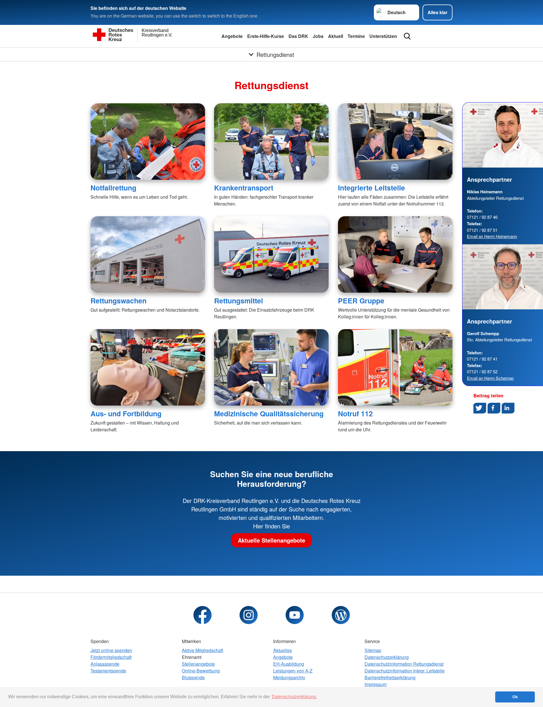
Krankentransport (243, 188)
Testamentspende (108, 670)
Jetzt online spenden (111, 650)
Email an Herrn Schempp (490, 378)
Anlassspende (104, 664)
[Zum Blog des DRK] (341, 615)
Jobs (318, 36)
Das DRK (298, 36)
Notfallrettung (113, 188)
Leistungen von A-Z (293, 670)
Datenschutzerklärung (387, 657)
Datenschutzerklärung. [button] (294, 696)
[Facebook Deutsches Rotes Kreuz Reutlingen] (202, 615)
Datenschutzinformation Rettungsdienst (404, 664)
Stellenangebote (198, 664)
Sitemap (373, 650)
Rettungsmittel (238, 300)
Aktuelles (282, 650)
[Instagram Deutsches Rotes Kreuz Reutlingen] (249, 615)
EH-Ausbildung (288, 664)
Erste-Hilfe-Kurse (265, 36)
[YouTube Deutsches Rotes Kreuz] (295, 615)
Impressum (376, 684)
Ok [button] (515, 697)
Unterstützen (383, 36)
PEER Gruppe (361, 300)
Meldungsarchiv (289, 677)
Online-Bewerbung (201, 670)
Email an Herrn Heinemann (492, 236)
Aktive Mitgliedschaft (202, 650)
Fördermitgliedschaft (111, 657)
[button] (479, 408)
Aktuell (335, 36)
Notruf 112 (355, 413)
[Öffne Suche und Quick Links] (407, 36)
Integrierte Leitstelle (371, 188)
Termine (356, 36)
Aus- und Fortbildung (125, 413)
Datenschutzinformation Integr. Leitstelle (405, 670)
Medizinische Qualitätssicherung (269, 413)
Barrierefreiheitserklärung (390, 677)
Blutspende (193, 677)
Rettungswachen (118, 300)
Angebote (232, 36)
